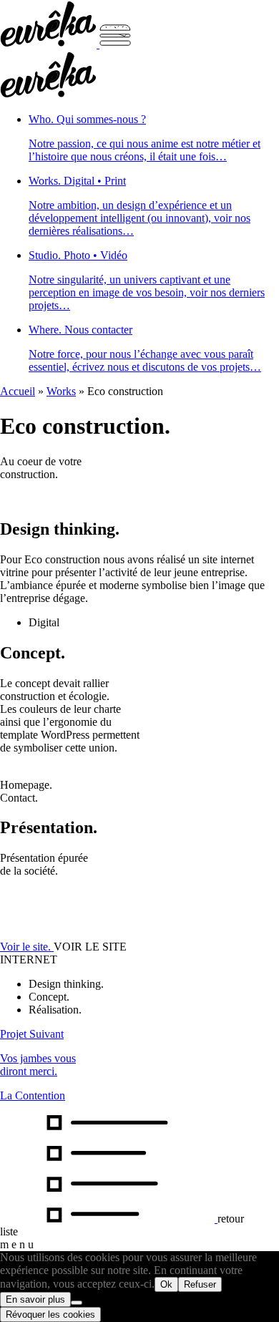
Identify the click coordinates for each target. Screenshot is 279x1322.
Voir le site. (27, 947)
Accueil (17, 391)
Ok (166, 1284)
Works (61, 391)
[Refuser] (76, 1303)
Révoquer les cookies (50, 1314)
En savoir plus (35, 1299)
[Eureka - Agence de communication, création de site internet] (49, 44)
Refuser (200, 1284)
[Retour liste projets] (108, 1218)
